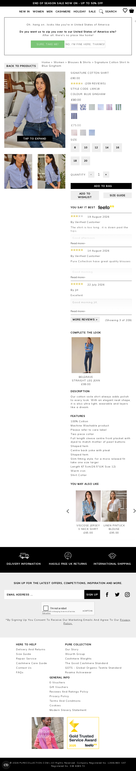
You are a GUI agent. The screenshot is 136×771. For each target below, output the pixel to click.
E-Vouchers (57, 682)
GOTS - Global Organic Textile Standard (93, 667)
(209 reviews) (95, 83)
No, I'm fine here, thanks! (85, 44)
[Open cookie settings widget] (6, 765)
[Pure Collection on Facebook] (107, 594)
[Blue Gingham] (74, 107)
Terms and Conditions (65, 700)
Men (50, 11)
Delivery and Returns (30, 649)
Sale (92, 11)
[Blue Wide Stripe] (74, 116)
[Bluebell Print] (83, 107)
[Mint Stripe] (92, 107)
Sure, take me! (48, 44)
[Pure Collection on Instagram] (127, 594)
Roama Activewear (78, 672)
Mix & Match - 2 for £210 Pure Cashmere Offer (68, 3)
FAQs (19, 672)
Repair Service (26, 658)
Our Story (72, 649)
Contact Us (24, 667)
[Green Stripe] (118, 107)
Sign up (92, 594)
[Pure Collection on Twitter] (117, 594)
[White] (83, 133)
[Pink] (74, 133)
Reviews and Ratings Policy (69, 691)
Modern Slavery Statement (68, 710)
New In (24, 11)
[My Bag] (131, 11)
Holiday (80, 11)
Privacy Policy (59, 696)
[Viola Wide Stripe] (110, 107)
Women (38, 11)
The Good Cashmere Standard (86, 663)
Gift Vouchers (59, 687)
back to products (21, 66)
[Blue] (92, 133)
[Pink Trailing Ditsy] (101, 107)
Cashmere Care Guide (31, 663)
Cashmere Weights (78, 658)
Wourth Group (75, 654)
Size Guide (23, 654)
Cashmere (63, 11)
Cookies (55, 705)
